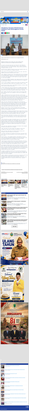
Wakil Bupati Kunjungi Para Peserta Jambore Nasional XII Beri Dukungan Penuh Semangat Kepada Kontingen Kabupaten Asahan (18, 186)
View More (14, 226)
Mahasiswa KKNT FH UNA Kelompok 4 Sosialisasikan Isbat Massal (14, 385)
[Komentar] (9, 33)
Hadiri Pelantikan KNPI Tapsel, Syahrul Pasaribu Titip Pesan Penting (14, 389)
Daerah (4, 31)
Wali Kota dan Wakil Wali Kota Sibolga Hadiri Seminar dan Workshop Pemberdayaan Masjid (24, 185)
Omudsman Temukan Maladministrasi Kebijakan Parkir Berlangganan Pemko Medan (12, 169)
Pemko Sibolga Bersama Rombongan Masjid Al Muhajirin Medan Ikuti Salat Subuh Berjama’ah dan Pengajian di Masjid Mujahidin (17, 220)
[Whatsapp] (7, 33)
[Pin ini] (5, 33)
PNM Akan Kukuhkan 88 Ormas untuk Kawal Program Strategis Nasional (15, 369)
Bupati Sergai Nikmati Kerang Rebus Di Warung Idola (12, 381)
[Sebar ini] (2, 33)
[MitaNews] (2, 11)
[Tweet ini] (3, 33)
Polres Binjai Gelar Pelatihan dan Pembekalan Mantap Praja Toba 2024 (22, 172)
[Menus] (27, 11)
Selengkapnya (15, 217)
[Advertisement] (14, 5)
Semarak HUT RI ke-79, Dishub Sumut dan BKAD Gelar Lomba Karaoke (11, 163)
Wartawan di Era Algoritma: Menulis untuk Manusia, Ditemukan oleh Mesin (15, 377)
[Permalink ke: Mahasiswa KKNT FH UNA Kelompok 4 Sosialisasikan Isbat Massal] (11, 181)
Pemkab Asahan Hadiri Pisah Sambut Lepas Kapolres (12, 365)
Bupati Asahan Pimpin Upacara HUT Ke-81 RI (11, 373)
